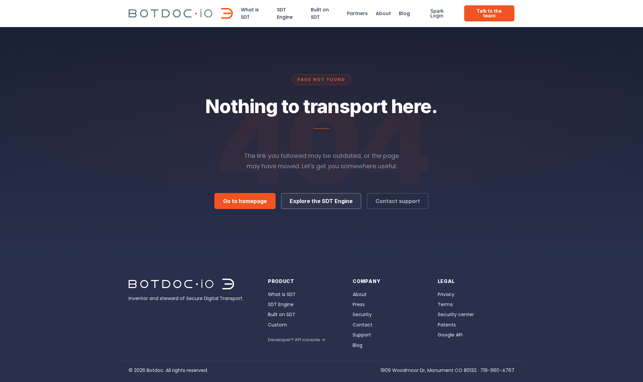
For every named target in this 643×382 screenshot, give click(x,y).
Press (359, 304)
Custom (277, 324)
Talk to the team (489, 13)
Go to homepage (245, 201)
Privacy (446, 294)
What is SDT (250, 13)
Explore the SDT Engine (321, 201)
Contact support (397, 201)
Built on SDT (320, 13)
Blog (404, 13)
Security (362, 314)
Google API (450, 334)
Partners (357, 13)
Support (362, 334)
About (383, 13)
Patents (447, 324)
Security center (456, 314)
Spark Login (437, 13)
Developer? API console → (296, 340)
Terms (445, 304)
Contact (362, 324)
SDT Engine (285, 13)
